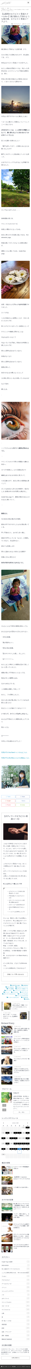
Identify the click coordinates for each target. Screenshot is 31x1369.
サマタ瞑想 (11, 988)
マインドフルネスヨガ (22, 995)
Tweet (9, 796)
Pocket (9, 805)
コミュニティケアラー (15, 1291)
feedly (23, 805)
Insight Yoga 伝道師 (15, 1261)
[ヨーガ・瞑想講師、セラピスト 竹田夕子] (12, 3)
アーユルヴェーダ (15, 1283)
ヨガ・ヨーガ (15, 1306)
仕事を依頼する (15, 1357)
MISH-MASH (15, 1265)
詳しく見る (21, 1112)
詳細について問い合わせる (15, 974)
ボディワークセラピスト (10, 994)
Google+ (8, 800)
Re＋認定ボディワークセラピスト (15, 1269)
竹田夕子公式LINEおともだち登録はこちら (15, 758)
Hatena (23, 800)
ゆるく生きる (10, 987)
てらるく (15, 1276)
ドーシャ (7, 992)
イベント (15, 1287)
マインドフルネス (23, 994)
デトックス (8, 990)
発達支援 (15, 1324)
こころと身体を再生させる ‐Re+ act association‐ (15, 1272)
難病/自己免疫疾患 (15, 1339)
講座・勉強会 (15, 1335)
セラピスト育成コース (22, 988)
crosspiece (15, 1367)
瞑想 (15, 1328)
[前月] (3, 1123)
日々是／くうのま (15, 1320)
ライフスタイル (15, 1309)
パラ (15, 1295)
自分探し (27, 999)
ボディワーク (24, 992)
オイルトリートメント (22, 987)
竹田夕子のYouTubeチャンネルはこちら (14, 752)
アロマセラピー (15, 1280)
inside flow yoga (16, 985)
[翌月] (28, 1123)
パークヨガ (15, 992)
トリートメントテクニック (21, 990)
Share (23, 796)
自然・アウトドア (15, 1332)
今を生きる (25, 997)
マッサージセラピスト (13, 997)
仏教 (15, 1313)
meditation (25, 985)
